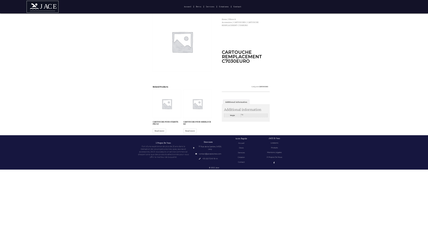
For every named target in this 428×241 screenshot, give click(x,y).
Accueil (187, 7)
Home (224, 19)
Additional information (236, 102)
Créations (224, 7)
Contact (237, 7)
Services (210, 7)
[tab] (236, 102)
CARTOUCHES (240, 22)
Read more (159, 131)
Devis (198, 7)
